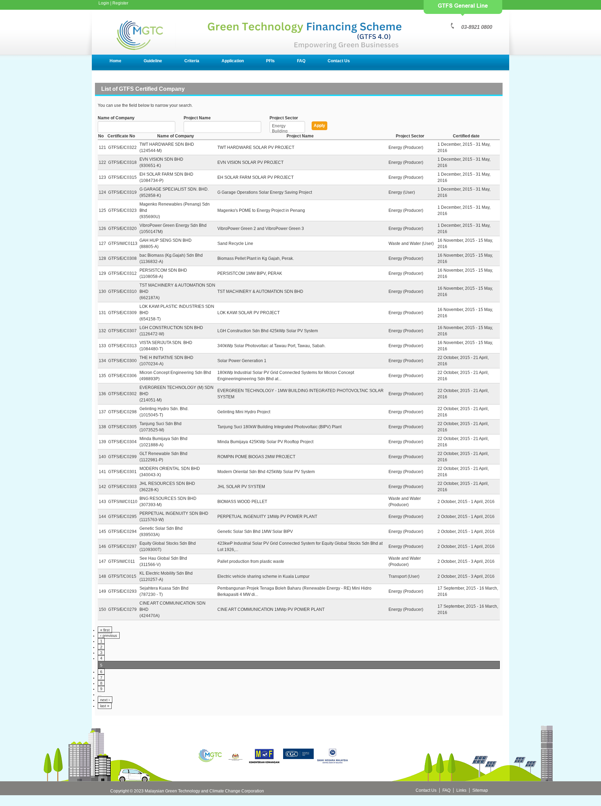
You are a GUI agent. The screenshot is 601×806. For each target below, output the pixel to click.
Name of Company (116, 117)
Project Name (197, 117)
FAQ (301, 60)
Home (115, 60)
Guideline (153, 60)
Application (233, 60)
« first (105, 630)
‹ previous (108, 635)
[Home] (256, 49)
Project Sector (284, 117)
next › (105, 700)
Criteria (191, 60)
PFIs (270, 60)
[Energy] (287, 126)
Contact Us (339, 60)
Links (461, 790)
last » (104, 706)
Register (120, 3)
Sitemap (480, 790)
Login (103, 3)
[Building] (287, 131)
